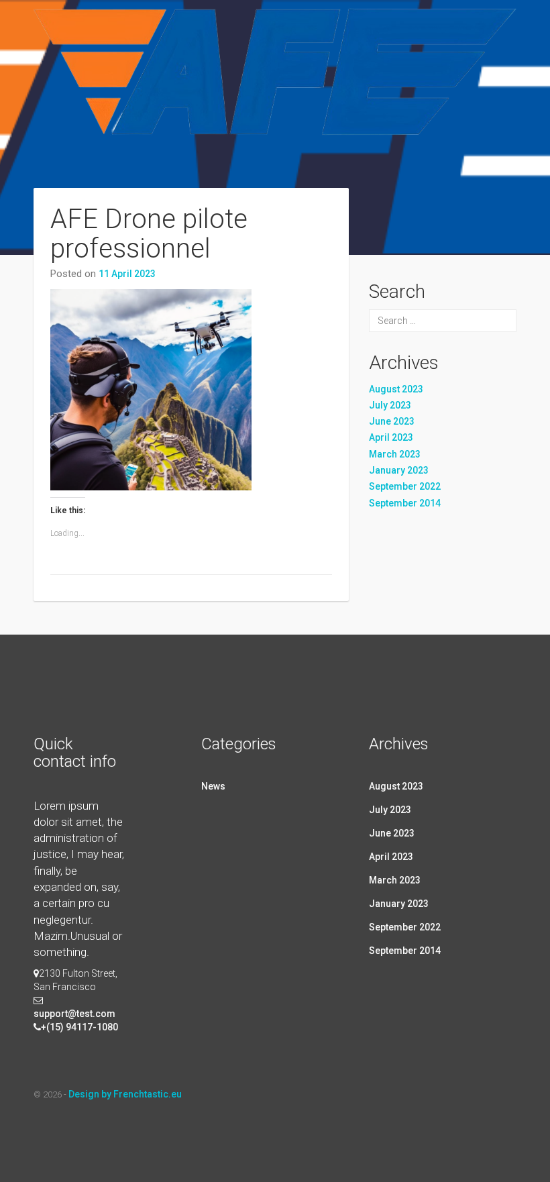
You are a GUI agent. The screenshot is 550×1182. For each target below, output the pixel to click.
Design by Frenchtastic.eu (125, 1094)
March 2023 (395, 454)
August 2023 (396, 389)
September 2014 (405, 503)
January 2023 (399, 470)
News (213, 786)
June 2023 (392, 421)
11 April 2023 (127, 273)
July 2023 (390, 405)
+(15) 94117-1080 (79, 1027)
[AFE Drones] (275, 109)
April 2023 (391, 437)
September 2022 (405, 486)
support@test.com (74, 1013)
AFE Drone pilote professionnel (149, 233)
